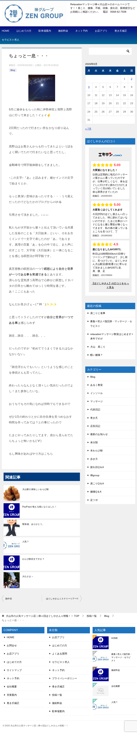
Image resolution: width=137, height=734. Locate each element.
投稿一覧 (57, 694)
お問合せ (12, 645)
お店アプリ (101, 30)
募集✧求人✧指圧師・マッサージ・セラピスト (121, 657)
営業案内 (12, 694)
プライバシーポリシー (64, 678)
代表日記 (95, 409)
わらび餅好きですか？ (34, 559)
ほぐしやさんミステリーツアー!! (62, 598)
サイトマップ (14, 670)
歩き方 (94, 459)
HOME (5, 30)
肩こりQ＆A (97, 483)
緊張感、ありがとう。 (33, 524)
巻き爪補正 (121, 30)
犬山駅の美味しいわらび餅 (35, 489)
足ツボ (94, 500)
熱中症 (8, 598)
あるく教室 (96, 385)
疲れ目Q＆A (97, 467)
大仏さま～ (27, 576)
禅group (94, 475)
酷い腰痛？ (96, 354)
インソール (96, 393)
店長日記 (95, 426)
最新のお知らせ (99, 434)
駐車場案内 (45, 30)
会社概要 (12, 686)
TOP (42, 616)
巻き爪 (94, 417)
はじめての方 (23, 30)
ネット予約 (81, 30)
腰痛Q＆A (95, 491)
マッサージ (96, 401)
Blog (13, 70)
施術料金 (63, 30)
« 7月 (88, 128)
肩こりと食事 (97, 313)
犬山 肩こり (97, 346)
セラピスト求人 (10, 39)
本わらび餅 (96, 450)
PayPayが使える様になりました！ (39, 507)
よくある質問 (59, 653)
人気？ (25, 541)
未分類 (94, 442)
